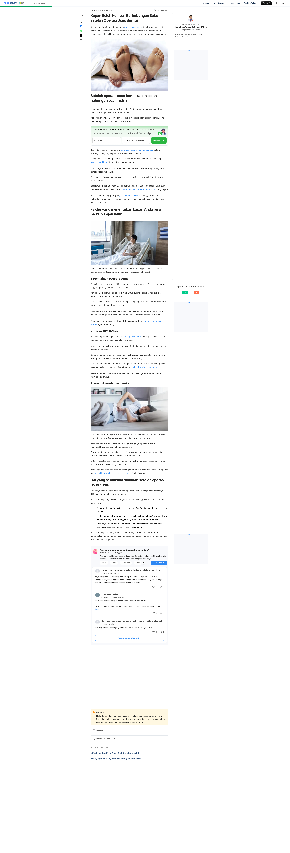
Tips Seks (109, 10)
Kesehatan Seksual (97, 10)
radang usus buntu (132, 336)
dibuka (137, 195)
